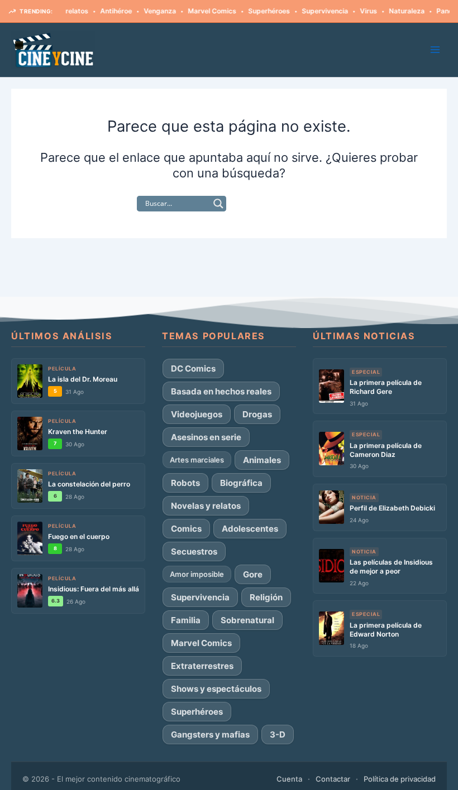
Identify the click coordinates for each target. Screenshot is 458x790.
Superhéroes (261, 11)
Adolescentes (250, 528)
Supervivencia (316, 11)
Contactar (333, 778)
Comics (186, 528)
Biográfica (241, 483)
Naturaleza (398, 11)
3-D (277, 734)
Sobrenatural (247, 620)
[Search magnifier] (218, 203)
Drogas (257, 414)
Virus (360, 11)
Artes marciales (197, 459)
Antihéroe (107, 11)
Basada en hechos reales (221, 391)
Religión (266, 597)
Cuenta (289, 778)
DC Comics (193, 368)
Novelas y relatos (206, 505)
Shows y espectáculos (216, 688)
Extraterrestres (202, 666)
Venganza (151, 11)
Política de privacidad (400, 778)
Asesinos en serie (206, 437)
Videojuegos (196, 414)
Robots (185, 483)
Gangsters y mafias (210, 734)
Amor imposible (197, 574)
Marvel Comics (203, 11)
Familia (186, 620)
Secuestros (194, 551)
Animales (262, 460)
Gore (253, 574)
